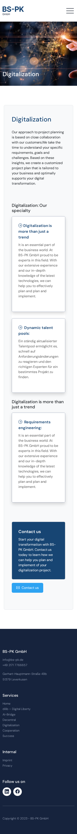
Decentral (9, 720)
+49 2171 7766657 (15, 665)
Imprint (7, 760)
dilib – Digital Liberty (17, 709)
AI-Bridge (9, 714)
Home (6, 703)
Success (8, 736)
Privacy (7, 765)
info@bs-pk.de (13, 660)
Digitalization (11, 725)
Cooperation (11, 730)
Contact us (30, 587)
